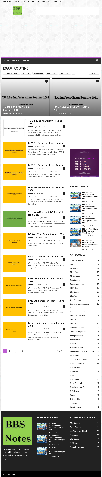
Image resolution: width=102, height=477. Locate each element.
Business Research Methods (81, 312)
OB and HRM (75, 399)
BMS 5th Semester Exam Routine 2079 (46, 302)
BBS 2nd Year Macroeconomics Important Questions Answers (90, 243)
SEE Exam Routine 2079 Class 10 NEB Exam (45, 213)
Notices (73, 395)
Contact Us (56, 2)
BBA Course (38, 73)
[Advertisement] (67, 11)
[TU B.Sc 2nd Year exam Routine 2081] (26, 96)
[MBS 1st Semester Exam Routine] (14, 172)
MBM (72, 375)
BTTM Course (75, 300)
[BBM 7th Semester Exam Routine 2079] (14, 330)
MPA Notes (74, 391)
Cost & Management (78, 332)
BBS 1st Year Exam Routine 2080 (46, 256)
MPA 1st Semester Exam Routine (46, 142)
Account (26, 73)
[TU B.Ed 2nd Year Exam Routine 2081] (14, 127)
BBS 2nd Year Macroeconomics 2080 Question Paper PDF (90, 195)
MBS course (75, 379)
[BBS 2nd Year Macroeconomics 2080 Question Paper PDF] (75, 195)
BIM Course (74, 292)
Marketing (74, 371)
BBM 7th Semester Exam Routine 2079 (46, 324)
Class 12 (73, 324)
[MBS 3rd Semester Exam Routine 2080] (14, 194)
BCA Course (75, 280)
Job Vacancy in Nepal (78, 359)
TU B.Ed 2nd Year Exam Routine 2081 (45, 122)
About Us (46, 2)
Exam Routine (75, 340)
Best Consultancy (77, 284)
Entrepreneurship (76, 336)
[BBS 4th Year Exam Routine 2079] (14, 241)
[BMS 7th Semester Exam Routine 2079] (14, 285)
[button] (97, 61)
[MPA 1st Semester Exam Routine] (14, 150)
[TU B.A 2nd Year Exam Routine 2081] (76, 96)
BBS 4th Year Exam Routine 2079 (46, 234)
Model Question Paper (78, 387)
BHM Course (75, 288)
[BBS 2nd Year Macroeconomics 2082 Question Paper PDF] (75, 220)
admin (5, 113)
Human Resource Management (82, 351)
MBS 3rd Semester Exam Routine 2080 (46, 189)
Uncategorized (75, 407)
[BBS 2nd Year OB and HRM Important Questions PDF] (75, 232)
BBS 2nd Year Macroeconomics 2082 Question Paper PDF (90, 220)
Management (75, 367)
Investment (74, 355)
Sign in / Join (29, 2)
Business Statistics (77, 316)
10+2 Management (11, 73)
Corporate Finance (77, 328)
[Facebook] (5, 460)
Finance (73, 344)
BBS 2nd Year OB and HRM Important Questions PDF (90, 231)
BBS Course (64, 73)
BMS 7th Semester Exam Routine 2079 (46, 280)
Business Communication (80, 304)
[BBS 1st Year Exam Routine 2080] (14, 263)
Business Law (75, 308)
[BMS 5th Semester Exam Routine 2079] (14, 307)
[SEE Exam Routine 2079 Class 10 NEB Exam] (14, 219)
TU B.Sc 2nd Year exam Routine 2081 (16, 108)
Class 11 (73, 320)
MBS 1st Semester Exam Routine (46, 165)
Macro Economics (77, 363)
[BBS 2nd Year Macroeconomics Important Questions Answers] (75, 243)
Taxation (73, 403)
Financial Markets (77, 348)
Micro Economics (77, 383)
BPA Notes (74, 296)
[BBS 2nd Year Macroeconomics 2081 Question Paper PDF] (75, 208)
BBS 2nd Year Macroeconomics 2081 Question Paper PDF (90, 208)
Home (38, 2)
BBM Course (51, 73)
